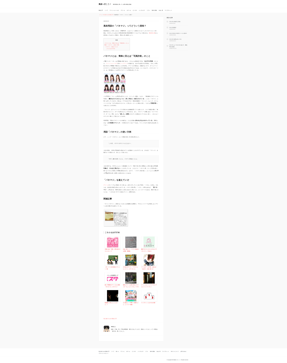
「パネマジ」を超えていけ (111, 46)
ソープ (106, 10)
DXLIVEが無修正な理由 (174, 21)
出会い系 (161, 10)
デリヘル (123, 10)
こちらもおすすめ (110, 48)
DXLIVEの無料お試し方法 (175, 39)
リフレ (148, 10)
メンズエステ (142, 10)
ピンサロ (135, 10)
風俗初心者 (152, 33)
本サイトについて (175, 351)
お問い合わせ (183, 351)
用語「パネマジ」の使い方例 (111, 45)
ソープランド (124, 63)
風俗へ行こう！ (105, 4)
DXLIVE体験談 (172, 27)
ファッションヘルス (114, 10)
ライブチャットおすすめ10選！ (148, 302)
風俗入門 (101, 10)
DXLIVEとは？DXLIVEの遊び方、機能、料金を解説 (178, 45)
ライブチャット (168, 10)
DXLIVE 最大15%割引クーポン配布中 (178, 33)
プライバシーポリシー (103, 353)
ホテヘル (129, 10)
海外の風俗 (154, 10)
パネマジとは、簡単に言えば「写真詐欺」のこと (116, 43)
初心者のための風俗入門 (110, 318)
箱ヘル (117, 351)
